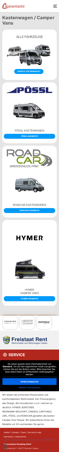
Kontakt (15, 432)
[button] (5, 446)
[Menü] (55, 6)
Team (23, 432)
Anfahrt (7, 432)
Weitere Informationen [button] (29, 387)
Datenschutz (20, 436)
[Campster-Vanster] (29, 112)
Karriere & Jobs (34, 432)
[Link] (13, 6)
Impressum (8, 436)
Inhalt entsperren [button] (29, 381)
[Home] (29, 55)
